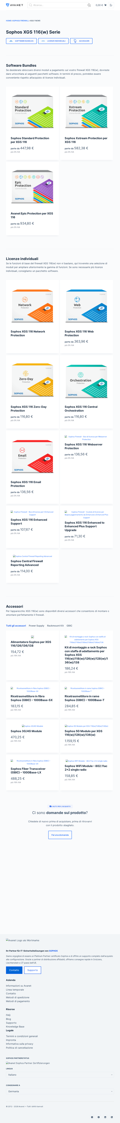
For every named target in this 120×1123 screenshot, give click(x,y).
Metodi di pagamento (18, 1001)
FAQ (8, 1015)
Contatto (14, 970)
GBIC (69, 625)
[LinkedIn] (105, 1117)
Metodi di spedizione (17, 997)
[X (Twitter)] (92, 1117)
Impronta (11, 1040)
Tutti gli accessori (16, 625)
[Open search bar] (89, 5)
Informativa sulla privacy (19, 1043)
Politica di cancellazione (19, 1047)
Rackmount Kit (55, 625)
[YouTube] (98, 1117)
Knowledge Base (15, 1026)
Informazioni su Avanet (18, 985)
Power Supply (36, 625)
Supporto (32, 970)
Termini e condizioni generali (22, 1036)
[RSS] (112, 1117)
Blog (8, 1019)
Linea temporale (15, 989)
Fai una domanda (60, 835)
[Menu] (111, 5)
